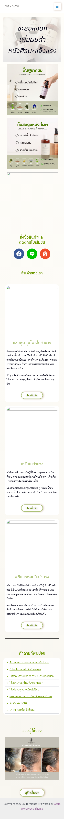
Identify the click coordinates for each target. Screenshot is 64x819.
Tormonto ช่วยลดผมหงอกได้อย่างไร (29, 662)
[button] (32, 662)
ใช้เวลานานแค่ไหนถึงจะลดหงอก (26, 683)
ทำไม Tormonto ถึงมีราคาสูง (25, 669)
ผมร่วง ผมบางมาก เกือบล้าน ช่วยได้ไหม (31, 696)
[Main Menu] (57, 6)
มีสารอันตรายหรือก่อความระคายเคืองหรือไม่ (33, 676)
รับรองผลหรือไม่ (18, 703)
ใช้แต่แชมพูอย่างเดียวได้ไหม (24, 689)
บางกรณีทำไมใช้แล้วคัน (22, 710)
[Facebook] (19, 254)
